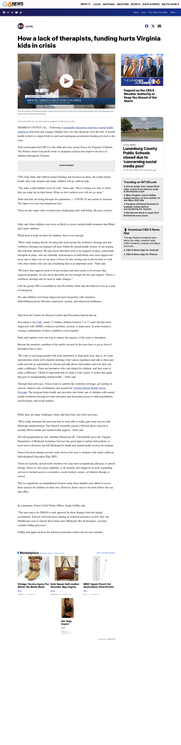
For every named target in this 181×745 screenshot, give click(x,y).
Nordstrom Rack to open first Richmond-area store (141, 214)
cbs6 (8, 12)
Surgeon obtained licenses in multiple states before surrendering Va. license (141, 206)
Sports (135, 4)
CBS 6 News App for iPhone (141, 254)
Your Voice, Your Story (158, 12)
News (136, 12)
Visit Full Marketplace (106, 553)
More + (174, 12)
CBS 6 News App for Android (141, 250)
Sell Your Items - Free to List (52, 553)
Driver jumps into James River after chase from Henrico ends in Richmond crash (142, 189)
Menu (84, 4)
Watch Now (169, 4)
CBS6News (5, 12)
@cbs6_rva (21, 12)
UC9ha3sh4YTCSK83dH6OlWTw (17, 12)
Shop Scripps (151, 4)
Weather (123, 4)
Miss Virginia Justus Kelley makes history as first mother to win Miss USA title (142, 198)
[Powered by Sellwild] (111, 639)
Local (97, 4)
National (109, 4)
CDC (39, 322)
